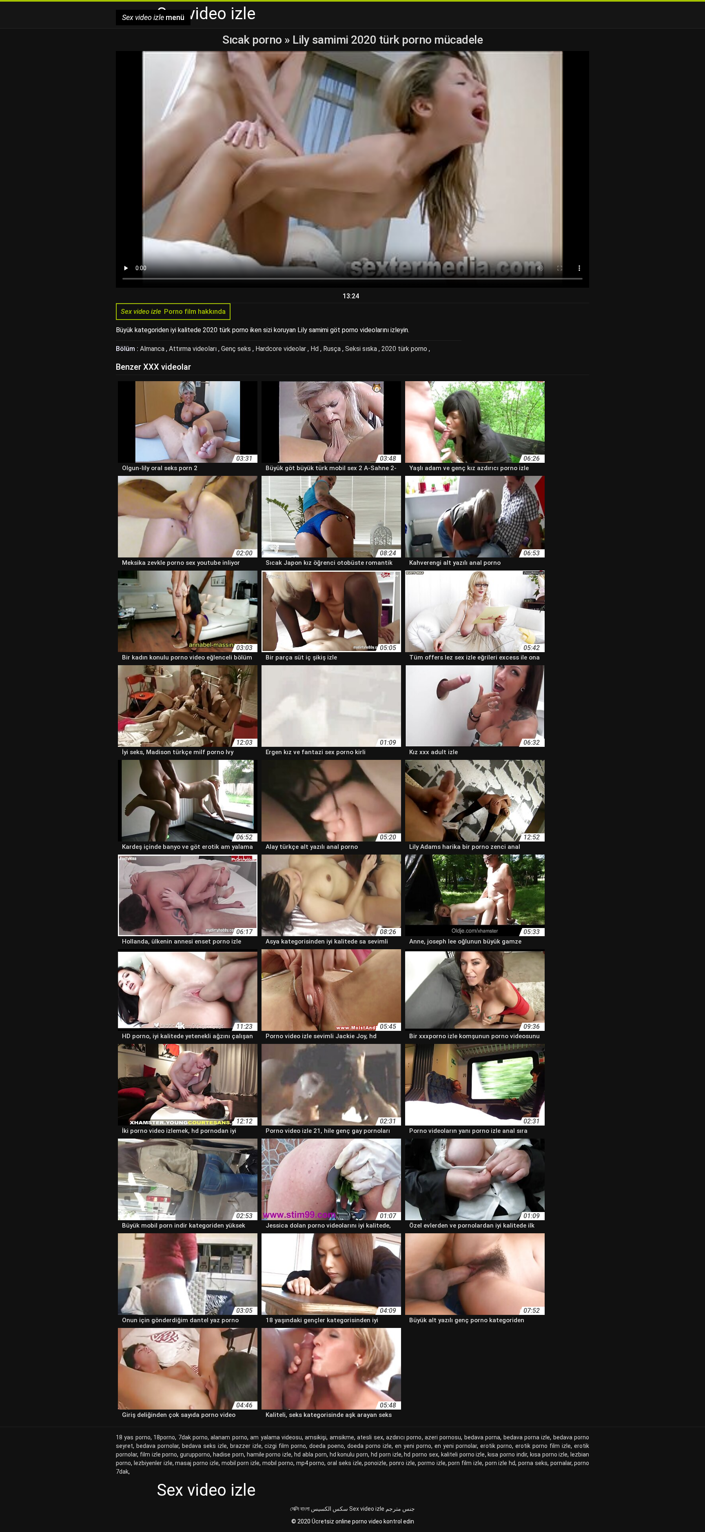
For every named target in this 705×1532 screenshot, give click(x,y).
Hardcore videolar (281, 349)
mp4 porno (310, 1463)
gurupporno (195, 1454)
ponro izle (402, 1463)
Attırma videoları (193, 349)
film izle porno (158, 1454)
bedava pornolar (157, 1446)
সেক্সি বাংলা (300, 1508)
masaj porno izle (197, 1463)
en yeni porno (413, 1446)
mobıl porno (277, 1463)
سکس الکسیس (329, 1508)
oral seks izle (344, 1463)
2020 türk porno (405, 349)
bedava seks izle (204, 1446)
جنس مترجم (400, 1508)
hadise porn (228, 1454)
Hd (315, 349)
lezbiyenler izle (153, 1463)
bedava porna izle (526, 1437)
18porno (164, 1437)
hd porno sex (421, 1454)
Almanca (153, 349)
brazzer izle (246, 1446)
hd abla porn (310, 1454)
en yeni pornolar (456, 1446)
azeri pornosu (443, 1437)
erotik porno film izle (543, 1446)
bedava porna (482, 1437)
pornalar (561, 1463)
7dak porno (193, 1437)
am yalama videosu (276, 1437)
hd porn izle (386, 1454)
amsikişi (315, 1437)
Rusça (332, 349)
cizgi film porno (285, 1446)
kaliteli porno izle (463, 1454)
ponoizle (375, 1463)
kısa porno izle (549, 1454)
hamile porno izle (269, 1454)
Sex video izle (366, 1508)
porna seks (533, 1463)
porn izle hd (500, 1463)
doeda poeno (326, 1446)
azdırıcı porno (403, 1437)
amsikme (342, 1437)
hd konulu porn (349, 1454)
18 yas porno (133, 1437)
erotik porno (496, 1446)
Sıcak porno (253, 40)
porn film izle (465, 1463)
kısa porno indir (507, 1454)
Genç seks (237, 349)
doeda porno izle (369, 1446)
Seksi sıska (362, 349)
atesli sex (370, 1437)
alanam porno (229, 1437)
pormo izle (432, 1463)
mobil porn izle (241, 1463)
